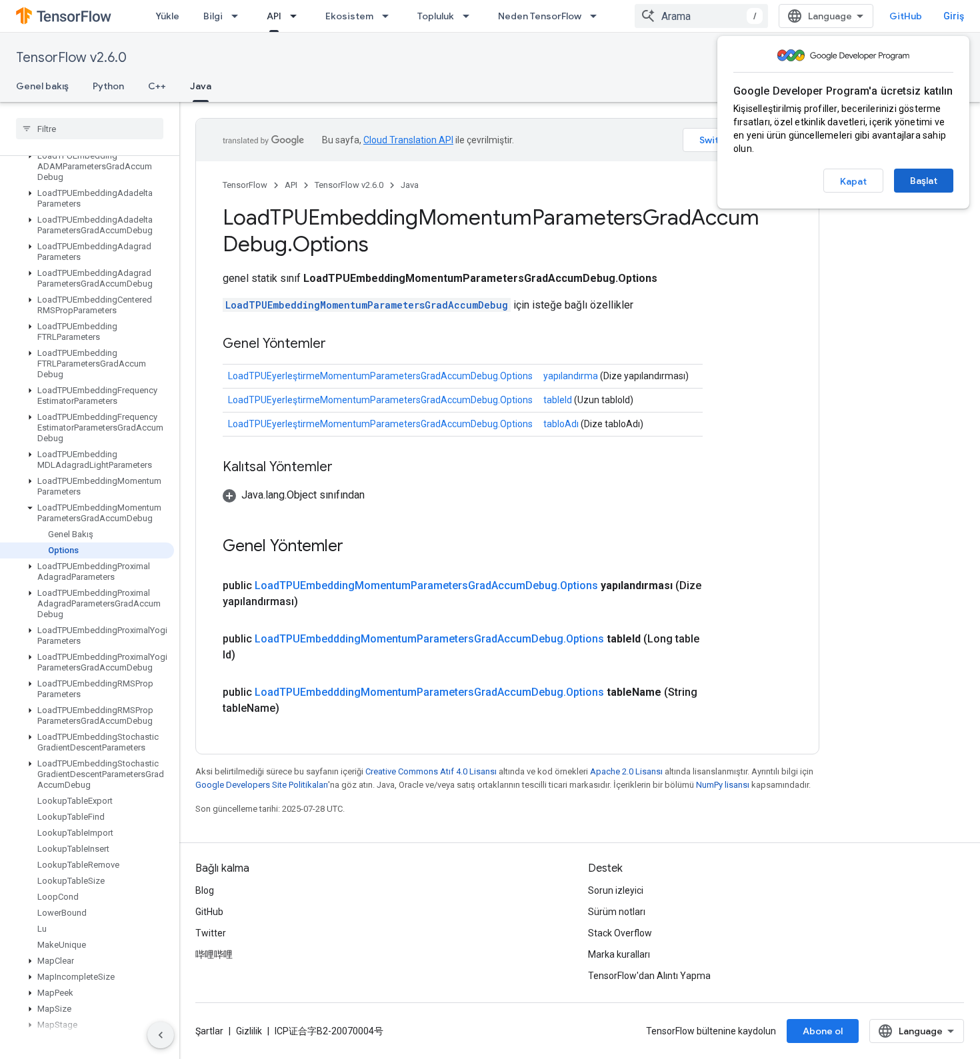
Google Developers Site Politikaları (261, 785)
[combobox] (701, 16)
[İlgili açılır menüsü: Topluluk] (470, 16)
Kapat (853, 181)
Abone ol (823, 1031)
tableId (557, 400)
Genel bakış (42, 86)
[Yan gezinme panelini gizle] (160, 1035)
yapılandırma (570, 376)
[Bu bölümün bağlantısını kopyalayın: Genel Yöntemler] (339, 345)
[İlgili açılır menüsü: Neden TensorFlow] (597, 16)
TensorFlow (245, 185)
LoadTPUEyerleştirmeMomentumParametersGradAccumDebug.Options (380, 376)
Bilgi (213, 16)
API (274, 16)
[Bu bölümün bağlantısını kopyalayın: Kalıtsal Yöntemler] (346, 468)
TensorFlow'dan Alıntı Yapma (649, 975)
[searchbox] (89, 128)
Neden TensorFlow (539, 16)
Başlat (923, 181)
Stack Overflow (620, 933)
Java (200, 86)
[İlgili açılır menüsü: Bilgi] (239, 16)
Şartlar (209, 1031)
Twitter (210, 933)
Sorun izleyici (615, 890)
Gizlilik (249, 1031)
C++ (157, 86)
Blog (204, 890)
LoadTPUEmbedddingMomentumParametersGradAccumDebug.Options (429, 638)
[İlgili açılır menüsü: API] (297, 16)
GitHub (905, 16)
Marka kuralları (619, 954)
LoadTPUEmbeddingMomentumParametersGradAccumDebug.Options (426, 585)
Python (108, 86)
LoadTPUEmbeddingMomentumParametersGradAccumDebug (366, 305)
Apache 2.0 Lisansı (626, 771)
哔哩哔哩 (214, 954)
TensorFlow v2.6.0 (71, 57)
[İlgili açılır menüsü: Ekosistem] (389, 16)
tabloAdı (561, 424)
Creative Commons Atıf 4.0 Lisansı (431, 771)
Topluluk (435, 16)
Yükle (167, 16)
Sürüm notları (616, 911)
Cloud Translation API (408, 140)
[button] (87, 166)
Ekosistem (349, 16)
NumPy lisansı (722, 785)
